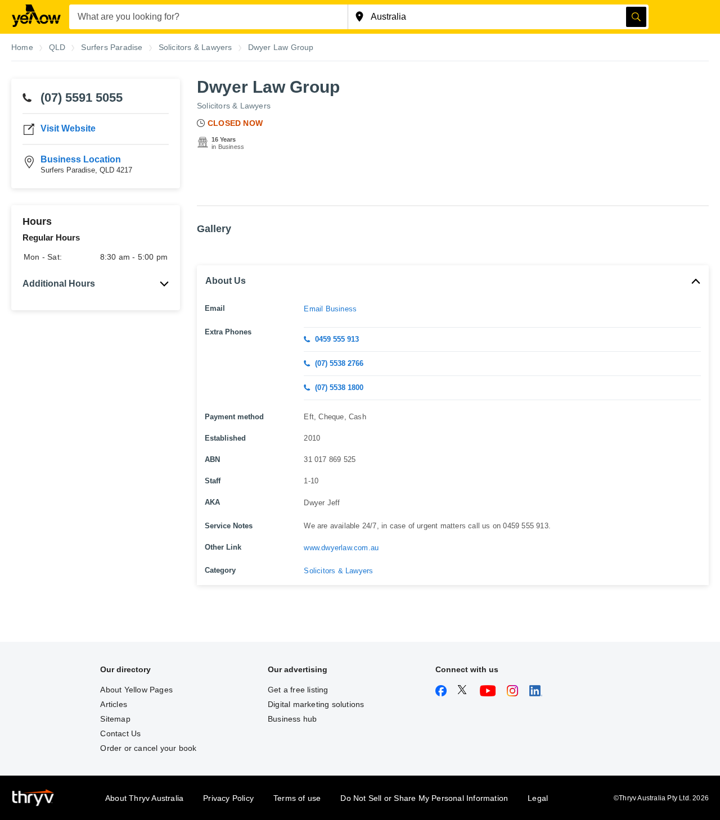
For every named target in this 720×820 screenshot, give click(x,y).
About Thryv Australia (144, 798)
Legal (538, 798)
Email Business (330, 309)
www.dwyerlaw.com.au (341, 547)
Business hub (292, 718)
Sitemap (115, 718)
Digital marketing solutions (316, 704)
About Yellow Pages (136, 689)
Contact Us (120, 733)
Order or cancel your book (148, 748)
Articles (113, 704)
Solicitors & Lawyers (234, 105)
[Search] (636, 17)
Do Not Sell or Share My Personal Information (424, 798)
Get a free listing (298, 689)
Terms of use (297, 798)
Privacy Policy (228, 798)
